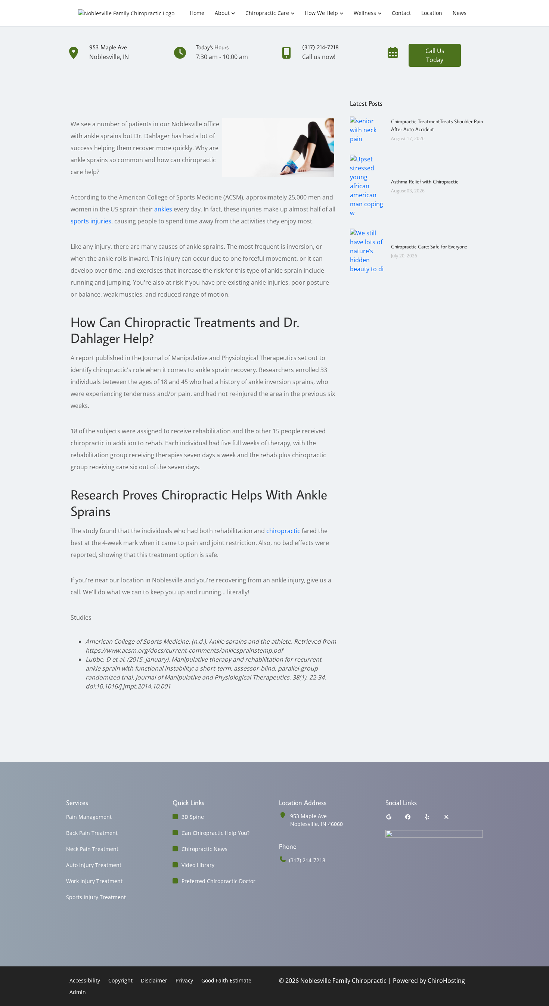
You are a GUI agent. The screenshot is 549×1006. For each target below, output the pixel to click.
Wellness (365, 12)
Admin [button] (77, 992)
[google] (388, 817)
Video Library (198, 865)
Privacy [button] (184, 980)
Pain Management (89, 816)
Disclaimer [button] (154, 980)
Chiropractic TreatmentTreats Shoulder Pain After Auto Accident (437, 125)
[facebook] (408, 817)
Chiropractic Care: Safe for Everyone (429, 246)
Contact (401, 12)
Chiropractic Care (267, 12)
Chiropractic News (204, 848)
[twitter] (446, 817)
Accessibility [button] (84, 980)
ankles (163, 209)
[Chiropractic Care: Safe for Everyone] (367, 250)
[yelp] (427, 817)
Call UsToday (434, 55)
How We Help (321, 12)
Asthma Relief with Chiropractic (424, 181)
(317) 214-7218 (307, 860)
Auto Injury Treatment (93, 865)
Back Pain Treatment (92, 832)
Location (431, 12)
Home (197, 12)
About (222, 12)
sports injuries (91, 221)
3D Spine (193, 816)
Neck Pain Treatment (92, 848)
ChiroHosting (446, 980)
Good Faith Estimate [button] (226, 980)
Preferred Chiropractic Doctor (218, 881)
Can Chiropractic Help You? (215, 832)
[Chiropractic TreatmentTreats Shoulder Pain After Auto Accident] (367, 129)
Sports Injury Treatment (96, 897)
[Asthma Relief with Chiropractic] (367, 185)
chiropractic (283, 531)
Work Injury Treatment (94, 881)
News (459, 12)
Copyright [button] (120, 980)
